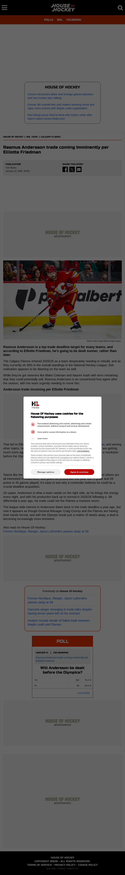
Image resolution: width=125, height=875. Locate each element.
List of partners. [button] (83, 451)
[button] (62, 438)
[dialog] (62, 438)
